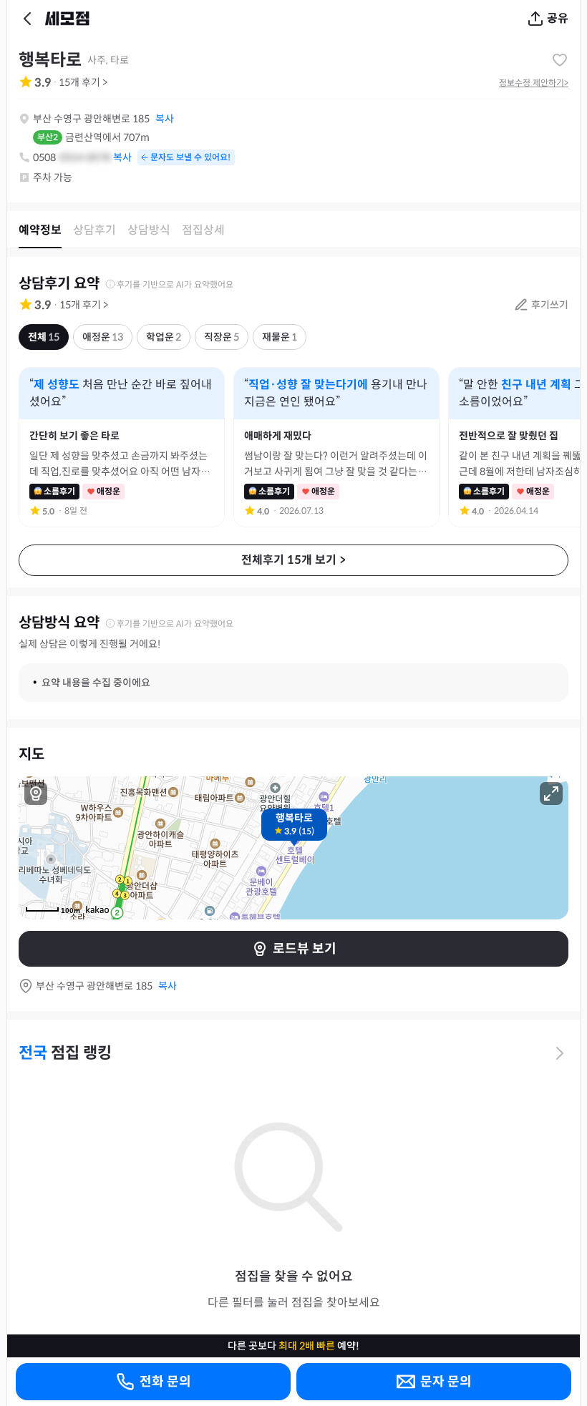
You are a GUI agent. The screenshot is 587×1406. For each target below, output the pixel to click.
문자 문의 (446, 1382)
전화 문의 (165, 1382)
